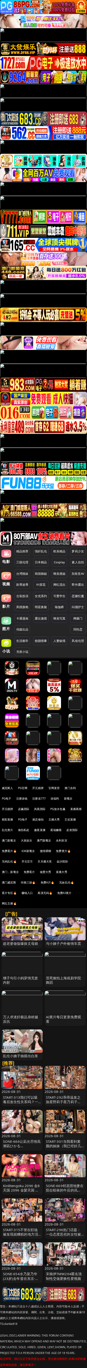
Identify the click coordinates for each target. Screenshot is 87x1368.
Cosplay (59, 562)
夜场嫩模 (56, 830)
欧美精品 (59, 551)
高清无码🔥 (45, 893)
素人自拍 (78, 562)
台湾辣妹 (22, 573)
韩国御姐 (41, 573)
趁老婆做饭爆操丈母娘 (20, 943)
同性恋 (77, 629)
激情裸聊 (45, 851)
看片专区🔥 (9, 893)
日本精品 (41, 562)
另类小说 (22, 652)
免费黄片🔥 (63, 851)
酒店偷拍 (38, 819)
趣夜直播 (39, 830)
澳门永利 (70, 788)
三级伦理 (22, 562)
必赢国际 (23, 809)
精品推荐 (22, 551)
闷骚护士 (78, 607)
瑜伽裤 (59, 607)
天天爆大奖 (45, 861)
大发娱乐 (26, 840)
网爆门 (77, 618)
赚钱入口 (27, 893)
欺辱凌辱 (22, 584)
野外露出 (78, 584)
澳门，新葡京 (10, 872)
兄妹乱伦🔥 (66, 882)
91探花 (41, 584)
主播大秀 (54, 819)
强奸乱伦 (41, 551)
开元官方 (27, 861)
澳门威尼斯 (9, 882)
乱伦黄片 (7, 830)
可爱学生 (59, 596)
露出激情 (41, 618)
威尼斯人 (7, 788)
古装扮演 (22, 596)
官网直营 (54, 788)
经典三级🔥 (28, 882)
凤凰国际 (39, 809)
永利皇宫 (61, 840)
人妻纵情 (59, 641)
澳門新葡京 (44, 840)
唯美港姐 (59, 573)
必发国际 (72, 830)
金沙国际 (62, 861)
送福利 (55, 798)
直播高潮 (76, 809)
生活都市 (22, 641)
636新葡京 (28, 851)
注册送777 (39, 798)
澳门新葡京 (9, 840)
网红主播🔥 (9, 903)
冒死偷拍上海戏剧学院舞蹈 (63, 980)
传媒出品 (22, 629)
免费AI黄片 (64, 893)
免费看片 (29, 872)
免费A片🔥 (48, 882)
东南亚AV (77, 573)
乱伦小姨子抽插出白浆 (20, 1055)
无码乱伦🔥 (9, 861)
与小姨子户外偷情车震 (63, 943)
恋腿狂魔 (78, 596)
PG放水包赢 (57, 809)
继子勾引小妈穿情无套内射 (20, 980)
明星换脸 (41, 607)
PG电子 (6, 798)
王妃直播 (70, 819)
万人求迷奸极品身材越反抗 (20, 1019)
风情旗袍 (22, 607)
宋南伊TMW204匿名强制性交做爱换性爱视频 (64, 1276)
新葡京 (68, 798)
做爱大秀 (45, 872)
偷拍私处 (23, 830)
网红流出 (59, 584)
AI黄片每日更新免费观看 (63, 1019)
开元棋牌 (38, 788)
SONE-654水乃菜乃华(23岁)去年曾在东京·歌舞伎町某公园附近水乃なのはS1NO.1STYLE (21, 1280)
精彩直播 (7, 819)
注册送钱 (22, 798)
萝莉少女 (78, 551)
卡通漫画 (22, 618)
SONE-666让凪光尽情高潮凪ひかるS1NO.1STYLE (22, 1146)
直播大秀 (61, 872)
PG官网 (23, 788)
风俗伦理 (78, 641)
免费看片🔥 (9, 851)
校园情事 (41, 641)
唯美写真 (59, 618)
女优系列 (41, 596)
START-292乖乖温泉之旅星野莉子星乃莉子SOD (63, 1101)
